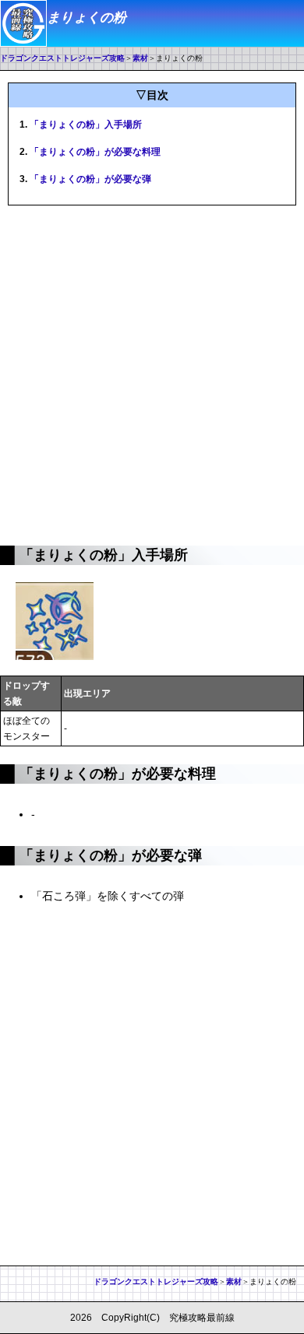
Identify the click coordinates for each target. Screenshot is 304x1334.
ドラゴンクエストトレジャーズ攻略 (62, 58)
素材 (140, 58)
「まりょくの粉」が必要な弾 (90, 179)
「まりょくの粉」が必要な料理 (95, 151)
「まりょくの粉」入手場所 (86, 124)
